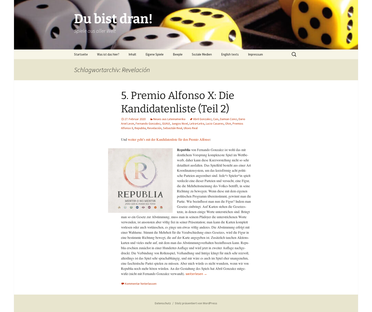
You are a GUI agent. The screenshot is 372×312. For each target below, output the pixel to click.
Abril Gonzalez (202, 119)
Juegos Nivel (179, 123)
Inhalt (132, 54)
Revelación (154, 128)
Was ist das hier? (108, 54)
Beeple (178, 54)
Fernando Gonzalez (148, 123)
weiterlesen (196, 274)
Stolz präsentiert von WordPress (196, 303)
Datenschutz (163, 303)
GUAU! (166, 123)
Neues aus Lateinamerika (169, 119)
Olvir (228, 123)
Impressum (255, 54)
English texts (230, 54)
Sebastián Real (172, 128)
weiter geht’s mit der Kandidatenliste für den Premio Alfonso (169, 139)
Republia (140, 128)
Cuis (216, 119)
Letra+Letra (196, 123)
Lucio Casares (215, 123)
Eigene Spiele (155, 54)
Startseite (81, 54)
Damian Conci (228, 119)
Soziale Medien (202, 54)
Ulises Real (191, 128)
